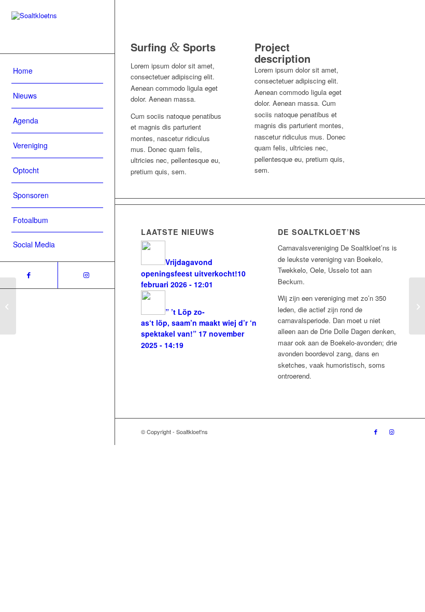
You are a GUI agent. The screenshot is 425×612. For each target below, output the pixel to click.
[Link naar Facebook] (29, 275)
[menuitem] (57, 71)
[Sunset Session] (8, 306)
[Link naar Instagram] (86, 275)
